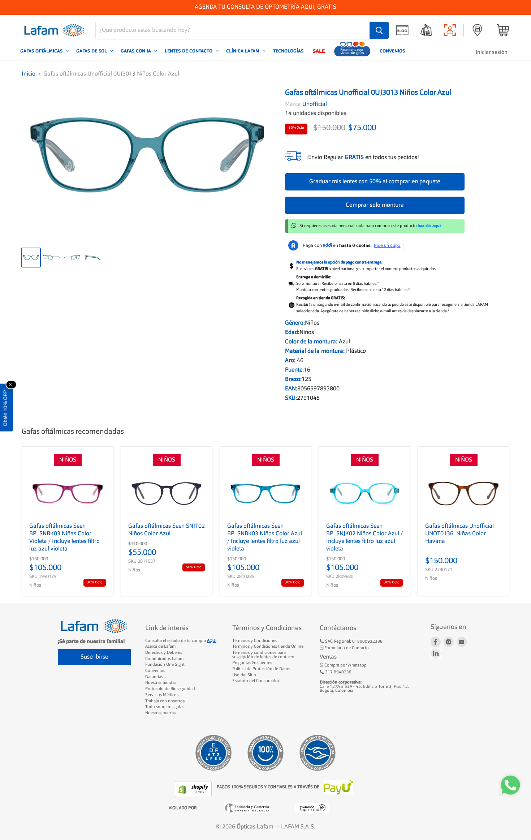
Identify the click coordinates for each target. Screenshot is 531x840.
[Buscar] (379, 30)
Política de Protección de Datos (261, 669)
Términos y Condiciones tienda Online (267, 646)
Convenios (392, 51)
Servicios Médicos (161, 695)
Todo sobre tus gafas (164, 707)
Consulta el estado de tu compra (180, 641)
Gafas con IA (136, 51)
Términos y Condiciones (254, 641)
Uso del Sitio (244, 675)
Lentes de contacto (189, 51)
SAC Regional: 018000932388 (353, 641)
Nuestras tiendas (160, 683)
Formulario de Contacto (346, 648)
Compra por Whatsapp (345, 665)
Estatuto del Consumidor (255, 681)
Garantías (154, 677)
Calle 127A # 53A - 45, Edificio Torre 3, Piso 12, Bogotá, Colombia (364, 686)
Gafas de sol (92, 51)
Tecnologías (288, 51)
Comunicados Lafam (164, 659)
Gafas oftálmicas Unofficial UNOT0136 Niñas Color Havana (459, 533)
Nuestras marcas (160, 713)
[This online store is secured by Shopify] (194, 789)
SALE (319, 51)
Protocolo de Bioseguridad (170, 689)
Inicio (28, 74)
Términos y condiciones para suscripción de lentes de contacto (263, 655)
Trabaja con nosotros (165, 701)
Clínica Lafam (243, 51)
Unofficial (314, 104)
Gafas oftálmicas (42, 51)
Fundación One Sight (165, 665)
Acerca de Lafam (160, 646)
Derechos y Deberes (163, 653)
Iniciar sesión (492, 52)
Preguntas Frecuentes (252, 663)
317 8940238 (337, 672)
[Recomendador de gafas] (352, 51)
